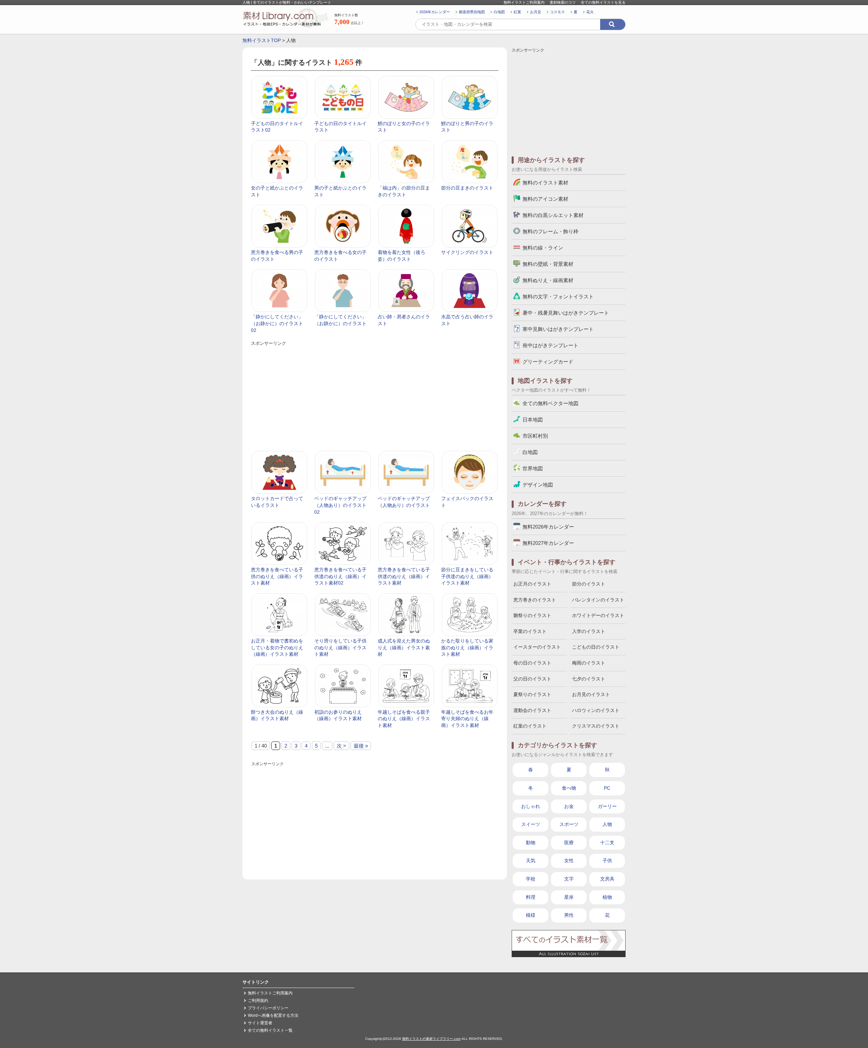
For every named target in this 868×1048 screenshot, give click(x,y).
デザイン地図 (537, 485)
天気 (530, 860)
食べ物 (569, 788)
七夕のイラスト (588, 678)
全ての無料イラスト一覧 (270, 1030)
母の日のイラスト (532, 663)
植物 (607, 897)
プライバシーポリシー (268, 1008)
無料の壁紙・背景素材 (547, 264)
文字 (569, 879)
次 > (341, 746)
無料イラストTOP (261, 40)
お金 (569, 806)
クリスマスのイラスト (595, 726)
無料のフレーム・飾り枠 (550, 231)
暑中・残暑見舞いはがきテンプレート (565, 313)
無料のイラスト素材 (545, 182)
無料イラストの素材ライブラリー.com (431, 1039)
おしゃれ (530, 806)
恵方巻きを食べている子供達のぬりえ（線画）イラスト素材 (404, 576)
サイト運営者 (260, 1023)
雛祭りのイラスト (532, 615)
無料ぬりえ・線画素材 (547, 280)
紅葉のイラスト (530, 726)
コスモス (557, 12)
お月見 (535, 12)
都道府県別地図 (472, 12)
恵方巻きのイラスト (534, 599)
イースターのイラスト (537, 647)
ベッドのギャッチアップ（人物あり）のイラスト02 (340, 505)
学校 (530, 879)
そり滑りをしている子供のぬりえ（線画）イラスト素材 (340, 647)
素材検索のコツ (563, 2)
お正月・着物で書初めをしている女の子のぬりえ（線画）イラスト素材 (277, 647)
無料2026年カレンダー (548, 527)
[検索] (612, 24)
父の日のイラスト (532, 678)
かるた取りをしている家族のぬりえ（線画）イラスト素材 (467, 647)
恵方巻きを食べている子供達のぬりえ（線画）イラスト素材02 (340, 576)
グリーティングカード (547, 361)
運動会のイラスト (532, 710)
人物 (607, 824)
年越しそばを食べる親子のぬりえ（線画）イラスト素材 (404, 718)
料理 (530, 897)
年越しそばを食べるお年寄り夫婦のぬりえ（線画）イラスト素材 (467, 718)
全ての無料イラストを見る (603, 2)
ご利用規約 (258, 1000)
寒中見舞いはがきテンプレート (558, 329)
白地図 (499, 12)
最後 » (361, 746)
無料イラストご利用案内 (524, 2)
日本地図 (532, 419)
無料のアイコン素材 (545, 199)
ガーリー (607, 806)
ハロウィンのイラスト (595, 710)
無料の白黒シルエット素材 (553, 215)
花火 (590, 12)
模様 (530, 915)
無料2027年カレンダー (548, 543)
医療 (569, 842)
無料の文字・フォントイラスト (558, 296)
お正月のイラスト (532, 584)
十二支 (607, 842)
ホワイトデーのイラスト (598, 615)
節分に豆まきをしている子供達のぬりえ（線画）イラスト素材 (467, 576)
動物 (530, 842)
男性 (569, 915)
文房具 (607, 879)
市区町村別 (535, 436)
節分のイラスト (588, 584)
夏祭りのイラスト (532, 694)
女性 (569, 860)
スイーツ (530, 824)
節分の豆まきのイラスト (467, 188)
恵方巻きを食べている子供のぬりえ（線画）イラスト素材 (277, 576)
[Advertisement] (374, 395)
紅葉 (517, 12)
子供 (607, 860)
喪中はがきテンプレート (550, 345)
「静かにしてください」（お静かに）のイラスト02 (277, 323)
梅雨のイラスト (588, 663)
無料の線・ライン (542, 248)
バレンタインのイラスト (598, 599)
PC (607, 788)
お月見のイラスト (591, 694)
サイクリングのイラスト (467, 252)
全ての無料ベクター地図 (550, 403)
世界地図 (532, 468)
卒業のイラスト (530, 631)
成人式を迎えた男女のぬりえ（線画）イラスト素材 (404, 647)
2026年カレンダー (434, 12)
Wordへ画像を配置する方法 (273, 1015)
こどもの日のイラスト (595, 647)
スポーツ (568, 824)
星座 (569, 897)
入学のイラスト (588, 631)
